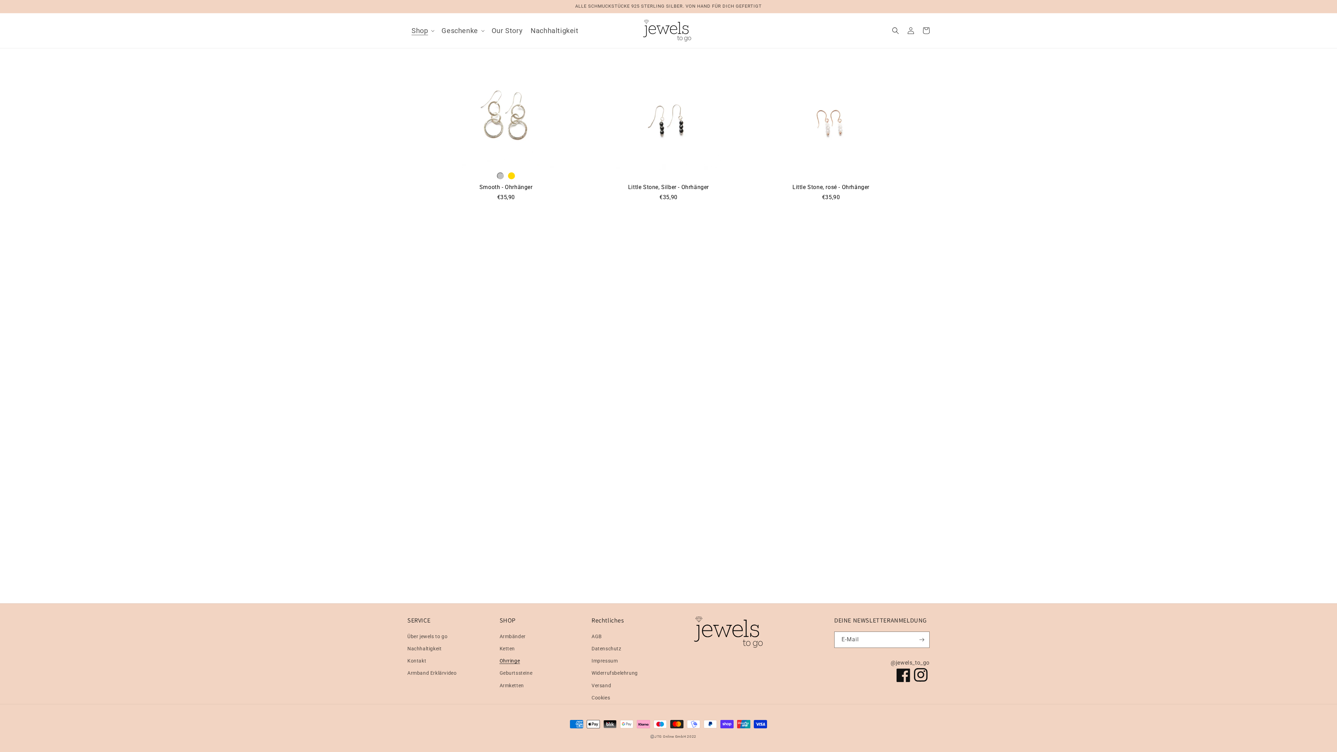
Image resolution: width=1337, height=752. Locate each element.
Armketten (512, 685)
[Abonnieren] (921, 640)
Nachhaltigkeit (424, 648)
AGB (597, 636)
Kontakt (416, 661)
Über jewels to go (427, 636)
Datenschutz (606, 648)
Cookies (601, 697)
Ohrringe (510, 661)
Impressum (605, 661)
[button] (422, 30)
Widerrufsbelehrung (615, 673)
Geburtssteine (516, 673)
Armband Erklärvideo (431, 673)
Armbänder (513, 636)
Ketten (507, 648)
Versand (601, 685)
